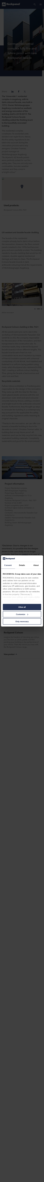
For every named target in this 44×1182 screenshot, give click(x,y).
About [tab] (36, 565)
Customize (20, 614)
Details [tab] (22, 565)
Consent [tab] (8, 565)
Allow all (22, 607)
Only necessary (22, 621)
